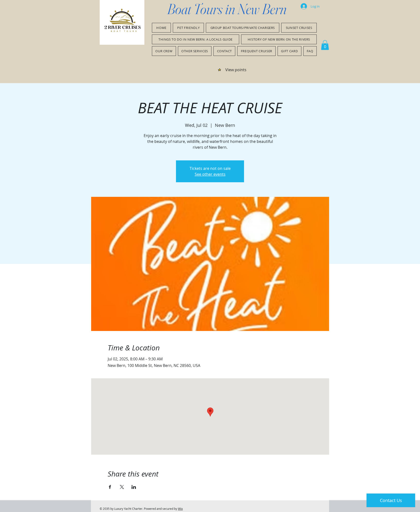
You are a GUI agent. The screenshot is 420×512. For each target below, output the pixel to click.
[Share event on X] (122, 487)
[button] (325, 45)
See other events (210, 174)
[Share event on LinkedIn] (133, 487)
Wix (180, 509)
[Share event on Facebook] (110, 487)
